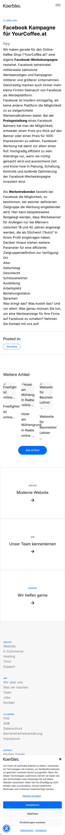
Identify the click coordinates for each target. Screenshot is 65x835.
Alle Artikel (32, 450)
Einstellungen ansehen (32, 822)
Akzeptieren (32, 804)
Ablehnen (32, 813)
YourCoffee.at (35, 55)
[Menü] (58, 5)
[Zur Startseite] (12, 6)
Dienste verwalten (32, 796)
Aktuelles (11, 346)
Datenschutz (26, 830)
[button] (60, 759)
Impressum (40, 830)
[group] (9, 401)
